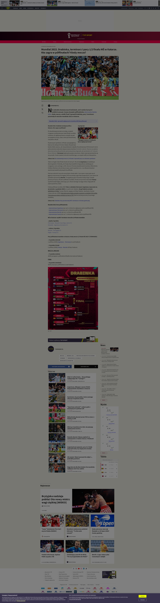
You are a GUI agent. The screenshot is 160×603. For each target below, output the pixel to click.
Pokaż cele (142, 599)
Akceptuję (142, 596)
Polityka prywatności (21, 600)
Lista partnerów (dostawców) (75, 599)
